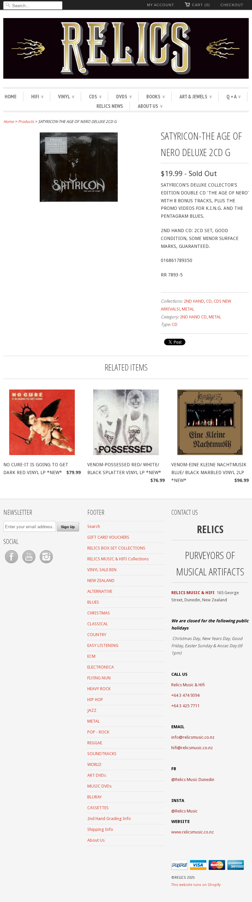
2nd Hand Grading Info (109, 818)
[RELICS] (126, 49)
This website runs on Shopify (195, 885)
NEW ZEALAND (101, 580)
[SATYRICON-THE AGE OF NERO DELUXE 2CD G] (79, 200)
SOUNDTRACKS (101, 753)
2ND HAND (194, 301)
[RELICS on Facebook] (12, 563)
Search (93, 526)
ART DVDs (96, 775)
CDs (95, 96)
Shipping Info (100, 829)
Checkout (231, 5)
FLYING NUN (99, 677)
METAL (188, 309)
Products (26, 121)
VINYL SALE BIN (101, 569)
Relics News (109, 106)
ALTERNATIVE (99, 591)
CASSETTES (98, 807)
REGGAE (94, 742)
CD (209, 301)
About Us (150, 106)
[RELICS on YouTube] (29, 563)
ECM (91, 656)
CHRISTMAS (98, 613)
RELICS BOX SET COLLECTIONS (116, 548)
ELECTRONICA (100, 667)
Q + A (233, 96)
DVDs (124, 96)
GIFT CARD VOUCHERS (108, 537)
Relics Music (186, 811)
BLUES (93, 602)
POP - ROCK (98, 732)
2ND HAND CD (193, 316)
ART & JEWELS (195, 96)
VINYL (66, 96)
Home (10, 96)
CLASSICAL (97, 623)
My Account (160, 5)
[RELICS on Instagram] (46, 563)
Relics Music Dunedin (194, 779)
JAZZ (91, 710)
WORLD (94, 764)
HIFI (37, 96)
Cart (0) (201, 5)
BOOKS (155, 96)
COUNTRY (96, 634)
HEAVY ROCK (99, 688)
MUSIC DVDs (99, 786)
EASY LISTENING (102, 645)
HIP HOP (95, 699)
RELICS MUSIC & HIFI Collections (118, 558)
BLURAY (94, 796)
